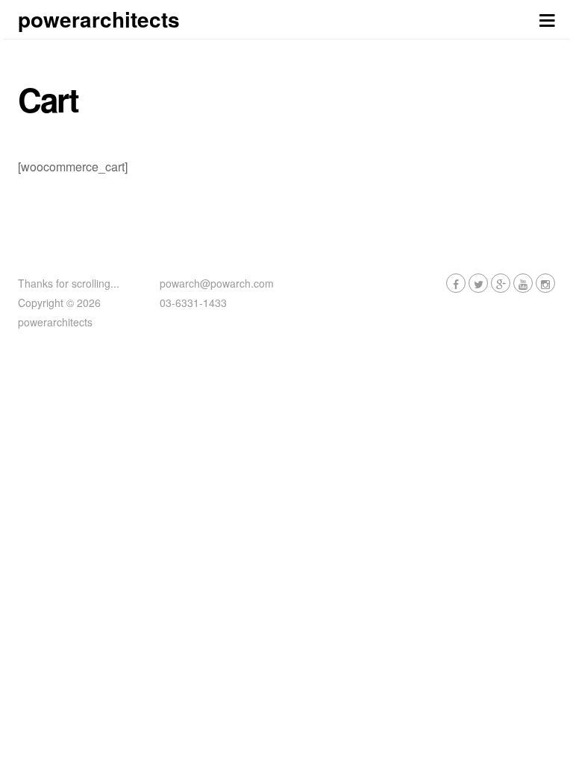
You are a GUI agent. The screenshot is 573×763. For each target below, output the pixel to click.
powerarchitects (99, 19)
